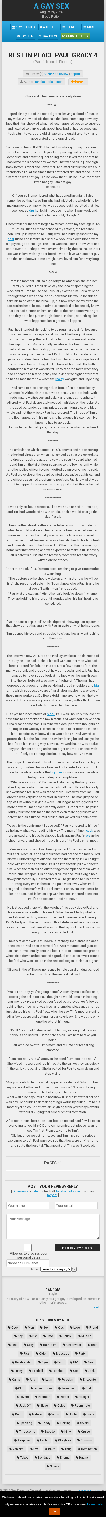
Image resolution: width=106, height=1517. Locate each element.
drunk (33, 210)
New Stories (25, 27)
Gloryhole (64, 1440)
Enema (64, 1457)
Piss (26, 1353)
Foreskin (67, 1379)
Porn (60, 1362)
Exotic (44, 1440)
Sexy (30, 1345)
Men (30, 1327)
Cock (14, 1327)
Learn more (95, 1504)
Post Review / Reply (77, 1248)
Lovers (24, 1397)
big (96, 685)
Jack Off (24, 1405)
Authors (49, 27)
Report (75, 74)
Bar (34, 1336)
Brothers (44, 1397)
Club (21, 1388)
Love (76, 1327)
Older (42, 1353)
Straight (83, 1397)
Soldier (84, 1423)
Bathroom (49, 1345)
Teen (93, 1345)
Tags (90, 27)
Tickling (65, 1423)
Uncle (72, 1414)
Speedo (49, 1431)
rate (35, 1191)
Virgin (55, 1414)
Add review (60, 74)
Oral (88, 1388)
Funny (18, 1371)
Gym (44, 1362)
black (51, 714)
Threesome (26, 1431)
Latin (48, 1379)
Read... (96, 1307)
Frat (35, 1449)
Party (82, 1353)
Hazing (83, 1457)
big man (56, 772)
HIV (75, 1362)
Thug (67, 1449)
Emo (49, 1336)
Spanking (25, 1423)
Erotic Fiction (51, 16)
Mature (36, 1414)
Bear (90, 1362)
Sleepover (24, 1440)
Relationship (23, 1362)
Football (37, 1371)
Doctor (64, 1397)
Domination (88, 1449)
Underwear (73, 1345)
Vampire (18, 1449)
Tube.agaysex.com (86, 1490)
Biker (51, 1449)
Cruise (85, 1431)
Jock (91, 1371)
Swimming (68, 1388)
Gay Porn (49, 36)
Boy (20, 1336)
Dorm (18, 1414)
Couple (67, 1336)
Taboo (23, 1457)
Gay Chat (27, 36)
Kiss (60, 1327)
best (11, 239)
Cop (75, 1371)
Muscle (86, 1336)
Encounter (89, 1379)
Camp (15, 1379)
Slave (44, 1405)
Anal (32, 1379)
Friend (93, 1327)
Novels (54, 1466)
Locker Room (42, 1388)
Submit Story (76, 36)
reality (59, 379)
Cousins (86, 1440)
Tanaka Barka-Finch (48, 82)
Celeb (61, 1405)
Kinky (67, 1431)
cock (89, 830)
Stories (71, 27)
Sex (45, 1327)
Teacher (58, 1371)
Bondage (43, 1457)
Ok (54, 1511)
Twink (90, 1414)
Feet (14, 1345)
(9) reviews (20, 1191)
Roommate (82, 1405)
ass (87, 835)
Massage (62, 1353)
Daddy (45, 1423)
